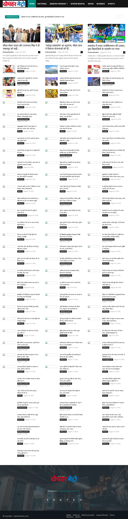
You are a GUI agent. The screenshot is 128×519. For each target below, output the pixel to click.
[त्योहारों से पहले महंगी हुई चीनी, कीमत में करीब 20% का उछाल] (94, 285)
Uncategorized (107, 359)
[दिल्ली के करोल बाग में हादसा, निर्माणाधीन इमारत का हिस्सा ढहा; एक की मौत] (94, 273)
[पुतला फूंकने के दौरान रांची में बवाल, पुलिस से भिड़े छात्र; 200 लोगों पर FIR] (51, 225)
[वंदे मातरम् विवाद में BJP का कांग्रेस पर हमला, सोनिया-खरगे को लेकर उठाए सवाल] (9, 370)
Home (31, 4)
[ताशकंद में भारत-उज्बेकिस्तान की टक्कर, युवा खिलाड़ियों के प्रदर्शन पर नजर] (106, 33)
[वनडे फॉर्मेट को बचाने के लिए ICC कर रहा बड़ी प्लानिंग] (9, 442)
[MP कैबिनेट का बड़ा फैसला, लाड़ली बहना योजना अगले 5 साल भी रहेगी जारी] (9, 345)
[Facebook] (47, 499)
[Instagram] (54, 499)
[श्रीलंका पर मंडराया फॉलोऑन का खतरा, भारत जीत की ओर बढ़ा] (51, 129)
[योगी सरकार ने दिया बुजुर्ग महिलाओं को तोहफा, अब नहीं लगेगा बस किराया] (51, 117)
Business (101, 4)
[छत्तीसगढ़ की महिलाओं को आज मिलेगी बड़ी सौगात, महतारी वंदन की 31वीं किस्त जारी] (94, 153)
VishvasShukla (8, 52)
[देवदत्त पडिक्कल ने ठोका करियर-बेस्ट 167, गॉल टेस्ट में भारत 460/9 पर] (94, 370)
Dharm (105, 131)
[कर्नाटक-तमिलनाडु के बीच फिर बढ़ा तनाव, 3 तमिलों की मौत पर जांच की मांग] (94, 345)
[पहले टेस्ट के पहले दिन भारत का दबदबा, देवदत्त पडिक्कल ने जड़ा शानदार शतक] (94, 394)
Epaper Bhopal (78, 4)
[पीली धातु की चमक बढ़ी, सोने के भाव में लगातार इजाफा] (51, 93)
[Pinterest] (67, 499)
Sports (111, 4)
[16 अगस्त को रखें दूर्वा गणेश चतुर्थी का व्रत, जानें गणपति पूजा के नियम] (51, 394)
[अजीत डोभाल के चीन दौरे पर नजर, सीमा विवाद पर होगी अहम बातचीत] (94, 165)
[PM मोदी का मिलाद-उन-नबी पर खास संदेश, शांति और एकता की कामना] (51, 105)
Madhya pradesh (58, 4)
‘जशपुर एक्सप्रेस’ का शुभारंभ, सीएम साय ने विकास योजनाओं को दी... (63, 47)
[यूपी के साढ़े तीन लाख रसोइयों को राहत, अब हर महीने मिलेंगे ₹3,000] (51, 213)
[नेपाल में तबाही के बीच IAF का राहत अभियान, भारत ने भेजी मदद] (51, 69)
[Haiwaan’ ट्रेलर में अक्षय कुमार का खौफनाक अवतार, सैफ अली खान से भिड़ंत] (9, 129)
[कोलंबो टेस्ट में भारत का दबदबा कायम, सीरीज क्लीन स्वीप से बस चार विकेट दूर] (94, 93)
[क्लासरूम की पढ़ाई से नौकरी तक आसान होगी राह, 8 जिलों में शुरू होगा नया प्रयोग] (94, 442)
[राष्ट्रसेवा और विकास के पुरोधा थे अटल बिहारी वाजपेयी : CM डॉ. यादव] (9, 358)
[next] (121, 16)
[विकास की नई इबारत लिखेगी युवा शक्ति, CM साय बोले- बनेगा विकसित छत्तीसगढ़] (9, 309)
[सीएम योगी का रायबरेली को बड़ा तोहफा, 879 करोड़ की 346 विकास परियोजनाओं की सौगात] (51, 165)
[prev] (117, 16)
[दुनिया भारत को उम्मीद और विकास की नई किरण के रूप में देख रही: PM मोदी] (9, 261)
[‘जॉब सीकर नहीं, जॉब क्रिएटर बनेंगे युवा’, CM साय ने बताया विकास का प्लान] (9, 249)
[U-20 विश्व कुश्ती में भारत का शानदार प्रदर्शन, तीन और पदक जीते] (94, 189)
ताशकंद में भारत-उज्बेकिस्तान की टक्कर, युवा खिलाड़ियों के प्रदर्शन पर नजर (106, 47)
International (107, 167)
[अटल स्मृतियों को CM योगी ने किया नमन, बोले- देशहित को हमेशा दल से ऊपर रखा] (51, 370)
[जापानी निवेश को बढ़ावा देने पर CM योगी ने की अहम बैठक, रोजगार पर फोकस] (9, 153)
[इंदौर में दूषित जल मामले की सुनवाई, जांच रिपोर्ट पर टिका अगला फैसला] (94, 81)
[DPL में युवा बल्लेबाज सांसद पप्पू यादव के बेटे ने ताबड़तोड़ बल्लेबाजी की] (9, 285)
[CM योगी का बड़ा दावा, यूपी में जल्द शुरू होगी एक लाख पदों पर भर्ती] (9, 93)
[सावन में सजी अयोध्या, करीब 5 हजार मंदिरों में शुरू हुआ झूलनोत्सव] (94, 129)
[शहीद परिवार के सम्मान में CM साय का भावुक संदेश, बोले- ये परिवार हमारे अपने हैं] (94, 105)
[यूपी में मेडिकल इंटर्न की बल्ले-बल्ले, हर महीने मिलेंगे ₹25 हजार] (9, 69)
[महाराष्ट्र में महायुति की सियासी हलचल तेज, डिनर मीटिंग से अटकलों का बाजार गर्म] (9, 177)
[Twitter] (80, 499)
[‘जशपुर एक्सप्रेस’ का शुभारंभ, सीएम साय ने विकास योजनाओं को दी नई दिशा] (64, 33)
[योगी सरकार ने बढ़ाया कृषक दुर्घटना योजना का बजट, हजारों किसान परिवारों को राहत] (51, 249)
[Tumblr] (74, 499)
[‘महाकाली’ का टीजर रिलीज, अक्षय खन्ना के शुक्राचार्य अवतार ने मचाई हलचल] (9, 165)
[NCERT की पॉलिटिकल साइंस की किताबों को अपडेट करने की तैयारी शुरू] (9, 297)
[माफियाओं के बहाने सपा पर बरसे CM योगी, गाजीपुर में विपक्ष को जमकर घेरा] (9, 321)
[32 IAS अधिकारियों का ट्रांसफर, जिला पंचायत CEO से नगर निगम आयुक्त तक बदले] (51, 261)
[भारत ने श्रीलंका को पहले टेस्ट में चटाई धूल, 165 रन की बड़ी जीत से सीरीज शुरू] (9, 333)
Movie (91, 4)
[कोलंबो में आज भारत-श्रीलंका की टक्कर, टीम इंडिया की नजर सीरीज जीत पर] (94, 213)
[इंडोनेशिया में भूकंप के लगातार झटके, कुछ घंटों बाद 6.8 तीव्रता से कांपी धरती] (9, 406)
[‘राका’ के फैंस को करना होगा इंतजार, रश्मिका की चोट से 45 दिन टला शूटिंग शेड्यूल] (9, 394)
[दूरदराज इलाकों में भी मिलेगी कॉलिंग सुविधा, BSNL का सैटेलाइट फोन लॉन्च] (51, 442)
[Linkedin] (60, 499)
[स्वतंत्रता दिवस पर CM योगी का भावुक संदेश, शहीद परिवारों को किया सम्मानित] (9, 418)
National (42, 4)
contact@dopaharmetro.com (69, 491)
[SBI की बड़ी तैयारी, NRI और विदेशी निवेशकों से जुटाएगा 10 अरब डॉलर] (94, 117)
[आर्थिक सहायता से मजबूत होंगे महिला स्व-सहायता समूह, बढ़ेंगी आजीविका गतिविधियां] (94, 69)
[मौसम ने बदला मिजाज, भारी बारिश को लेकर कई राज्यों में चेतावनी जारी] (94, 141)
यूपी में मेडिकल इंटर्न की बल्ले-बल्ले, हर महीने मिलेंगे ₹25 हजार (38, 17)
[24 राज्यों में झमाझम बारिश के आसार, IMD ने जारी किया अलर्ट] (94, 249)
